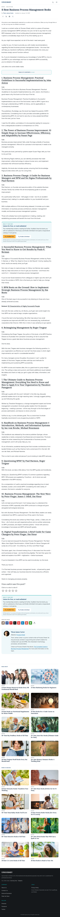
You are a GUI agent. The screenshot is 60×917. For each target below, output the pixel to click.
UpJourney (6, 2)
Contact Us (5, 890)
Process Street (20, 635)
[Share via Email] (30, 622)
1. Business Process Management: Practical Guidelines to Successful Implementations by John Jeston (26, 80)
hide (3, 87)
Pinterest (4, 903)
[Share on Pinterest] (10, 622)
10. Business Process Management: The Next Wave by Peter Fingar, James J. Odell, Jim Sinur (26, 495)
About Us (4, 887)
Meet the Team (5, 896)
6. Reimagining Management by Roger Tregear (24, 327)
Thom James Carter (8, 13)
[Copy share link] (3, 622)
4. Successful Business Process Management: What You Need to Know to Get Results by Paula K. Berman (26, 249)
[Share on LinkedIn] (22, 622)
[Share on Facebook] (3, 16)
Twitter (3, 909)
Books (3, 6)
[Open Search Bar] (52, 2)
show (32, 72)
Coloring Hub (13, 880)
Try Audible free (9, 236)
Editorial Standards (7, 893)
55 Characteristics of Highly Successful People (24, 306)
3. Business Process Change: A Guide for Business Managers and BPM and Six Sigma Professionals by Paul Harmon (27, 178)
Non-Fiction (9, 6)
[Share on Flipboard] (18, 622)
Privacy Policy (35, 887)
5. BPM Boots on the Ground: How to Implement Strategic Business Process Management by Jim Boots (25, 290)
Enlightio (20, 880)
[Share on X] (6, 16)
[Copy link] (12, 16)
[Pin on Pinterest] (9, 16)
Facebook (4, 906)
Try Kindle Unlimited (23, 236)
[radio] (3, 591)
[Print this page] (26, 622)
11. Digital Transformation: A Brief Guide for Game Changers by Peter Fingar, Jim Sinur (26, 533)
